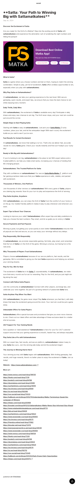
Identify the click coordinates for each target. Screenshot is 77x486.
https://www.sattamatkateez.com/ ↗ (24, 365)
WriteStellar (17, 477)
